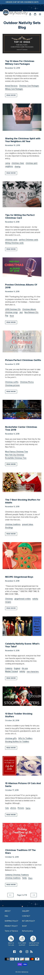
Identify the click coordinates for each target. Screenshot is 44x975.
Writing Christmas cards (14, 243)
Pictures (21, 808)
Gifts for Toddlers (25, 738)
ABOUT (8, 911)
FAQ (6, 916)
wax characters (33, 672)
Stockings (9, 528)
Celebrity (8, 668)
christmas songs (11, 312)
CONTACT (26, 916)
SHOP (24, 926)
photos (13, 808)
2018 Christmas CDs (13, 309)
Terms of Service (11, 931)
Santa (28, 808)
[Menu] (40, 14)
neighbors (9, 166)
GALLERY (25, 911)
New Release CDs (31, 312)
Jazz (21, 312)
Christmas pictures (12, 385)
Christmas (9, 599)
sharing (17, 167)
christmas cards (11, 240)
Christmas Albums (29, 309)
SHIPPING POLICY (11, 921)
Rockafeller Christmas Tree (15, 458)
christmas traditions (13, 524)
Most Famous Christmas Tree (16, 452)
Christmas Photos (27, 382)
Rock (12, 316)
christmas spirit (31, 163)
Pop (6, 315)
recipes (8, 602)
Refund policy (27, 931)
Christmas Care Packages (29, 86)
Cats (7, 808)
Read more (11, 95)
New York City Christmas (14, 455)
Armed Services (11, 86)
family (24, 878)
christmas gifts (11, 738)
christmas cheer (18, 163)
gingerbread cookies (22, 599)
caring (7, 163)
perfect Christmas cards (28, 240)
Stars (30, 878)
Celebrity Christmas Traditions (17, 875)
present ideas (27, 524)
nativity (35, 599)
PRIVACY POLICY (11, 926)
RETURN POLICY (28, 921)
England (17, 668)
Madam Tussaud (11, 671)
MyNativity (24, 972)
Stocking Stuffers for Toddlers (17, 741)
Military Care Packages (14, 89)
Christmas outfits (11, 382)
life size (25, 668)
